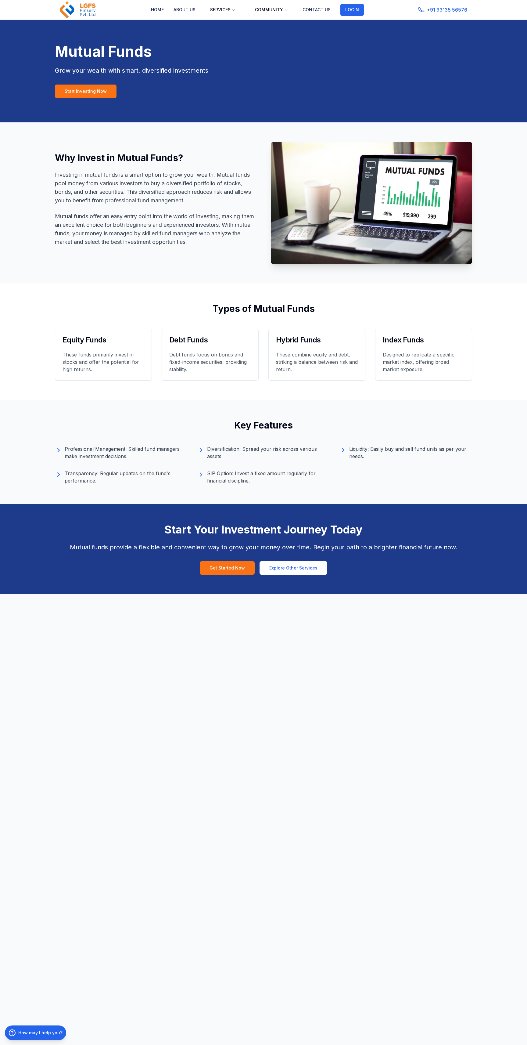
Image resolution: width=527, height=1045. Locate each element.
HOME (157, 9)
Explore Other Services (293, 567)
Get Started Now (227, 567)
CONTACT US (317, 9)
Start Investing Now (86, 91)
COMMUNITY (269, 9)
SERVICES (220, 9)
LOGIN (352, 9)
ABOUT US (184, 9)
